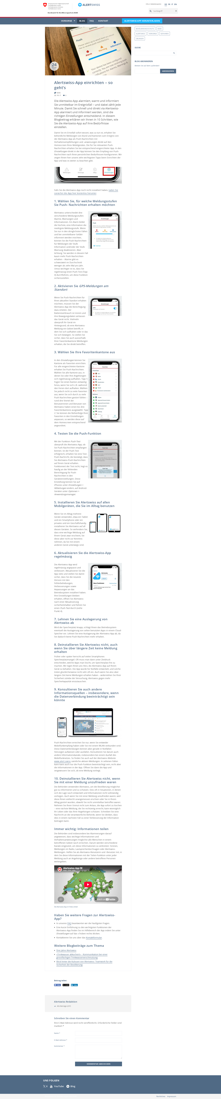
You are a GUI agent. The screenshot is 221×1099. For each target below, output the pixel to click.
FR (169, 4)
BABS (59, 93)
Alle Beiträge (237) (63, 1006)
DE (166, 4)
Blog (83, 21)
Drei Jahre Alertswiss (66, 950)
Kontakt (104, 21)
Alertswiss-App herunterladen (143, 21)
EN (175, 4)
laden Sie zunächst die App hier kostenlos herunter (86, 192)
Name (57, 1033)
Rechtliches (160, 1096)
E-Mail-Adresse (60, 1040)
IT (172, 4)
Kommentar (59, 1046)
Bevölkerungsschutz (145, 29)
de (55, 95)
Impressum (171, 1096)
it (60, 95)
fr (58, 95)
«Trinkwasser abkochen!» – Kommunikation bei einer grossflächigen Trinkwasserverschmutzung (82, 956)
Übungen (140, 39)
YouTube (59, 1086)
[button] (176, 11)
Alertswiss (140, 34)
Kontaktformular (94, 937)
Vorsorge (69, 21)
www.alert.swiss (62, 761)
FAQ (93, 21)
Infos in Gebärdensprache (153, 4)
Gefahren (165, 34)
